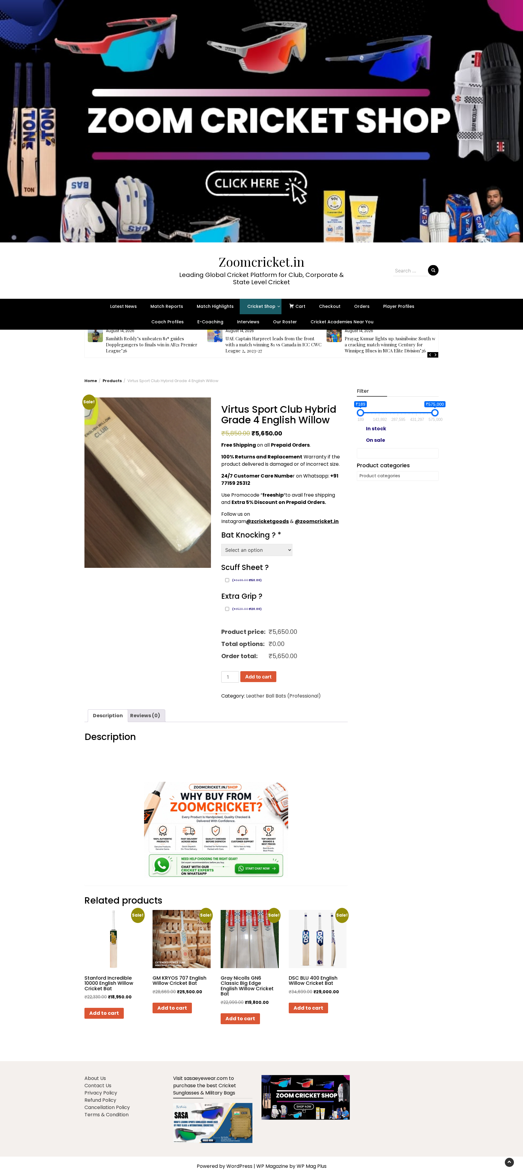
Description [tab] (108, 715)
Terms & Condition (106, 1114)
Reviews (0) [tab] (145, 715)
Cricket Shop (261, 306)
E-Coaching (210, 322)
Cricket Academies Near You (342, 322)
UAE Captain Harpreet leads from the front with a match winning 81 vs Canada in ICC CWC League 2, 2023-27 (154, 344)
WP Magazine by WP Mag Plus (291, 1166)
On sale (375, 440)
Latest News (123, 306)
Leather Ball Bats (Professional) (283, 695)
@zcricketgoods (267, 521)
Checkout (329, 306)
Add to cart (258, 677)
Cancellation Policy (107, 1107)
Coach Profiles (167, 322)
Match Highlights (215, 306)
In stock (376, 428)
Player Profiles (398, 306)
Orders (362, 306)
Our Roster (285, 322)
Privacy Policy (100, 1092)
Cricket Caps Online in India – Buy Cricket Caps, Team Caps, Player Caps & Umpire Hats (392, 341)
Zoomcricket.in (261, 261)
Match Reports (166, 306)
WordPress (239, 1166)
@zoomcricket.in (317, 521)
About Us (95, 1078)
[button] (261, 121)
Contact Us (97, 1085)
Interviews (248, 322)
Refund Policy (100, 1100)
